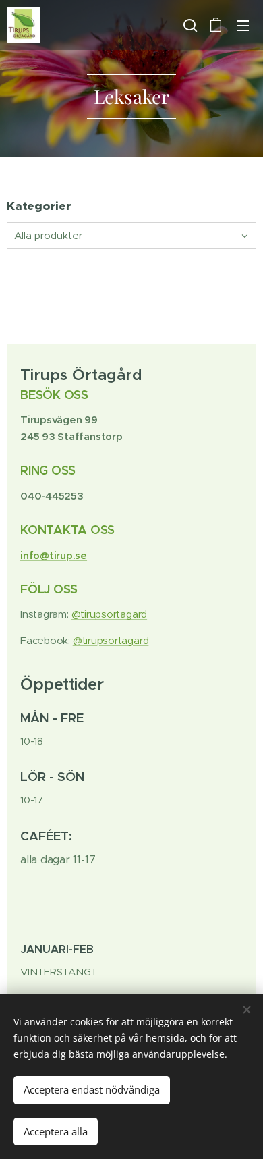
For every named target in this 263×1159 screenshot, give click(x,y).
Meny (242, 24)
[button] (188, 25)
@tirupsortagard (109, 614)
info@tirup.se (53, 555)
